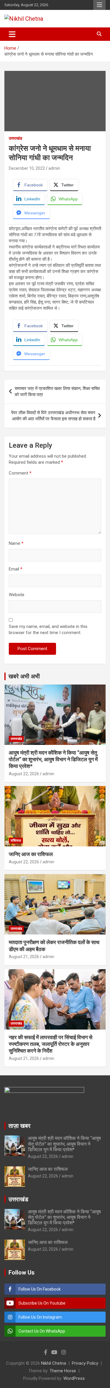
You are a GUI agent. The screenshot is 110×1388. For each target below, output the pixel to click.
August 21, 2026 (24, 956)
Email (15, 569)
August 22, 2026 (24, 773)
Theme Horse (63, 1370)
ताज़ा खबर (20, 1125)
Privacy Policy (85, 1363)
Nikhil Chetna (53, 1363)
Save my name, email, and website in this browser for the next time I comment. (48, 629)
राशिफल (16, 841)
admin (54, 168)
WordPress (74, 1378)
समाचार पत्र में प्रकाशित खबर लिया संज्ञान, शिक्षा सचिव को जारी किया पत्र (57, 391)
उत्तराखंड (15, 138)
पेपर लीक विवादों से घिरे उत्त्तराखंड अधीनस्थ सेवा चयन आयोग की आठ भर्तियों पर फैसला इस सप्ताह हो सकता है (53, 415)
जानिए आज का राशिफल (31, 854)
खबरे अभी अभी (24, 676)
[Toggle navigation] (12, 34)
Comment (20, 473)
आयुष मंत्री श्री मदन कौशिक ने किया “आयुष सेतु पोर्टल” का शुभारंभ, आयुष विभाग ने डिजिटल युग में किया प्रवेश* (53, 759)
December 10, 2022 (27, 168)
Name (16, 543)
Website (16, 594)
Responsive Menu (99, 5)
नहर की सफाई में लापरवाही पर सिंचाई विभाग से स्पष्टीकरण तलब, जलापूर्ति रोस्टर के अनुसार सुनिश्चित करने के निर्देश (50, 1044)
